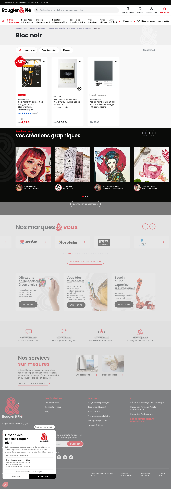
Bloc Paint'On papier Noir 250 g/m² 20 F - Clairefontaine (30, 104)
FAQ (47, 411)
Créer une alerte (105, 121)
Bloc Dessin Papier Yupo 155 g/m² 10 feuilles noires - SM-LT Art (67, 102)
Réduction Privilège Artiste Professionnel (143, 408)
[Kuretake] (64, 242)
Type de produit (49, 50)
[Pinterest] (59, 457)
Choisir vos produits (34, 121)
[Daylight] (142, 242)
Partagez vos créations (85, 204)
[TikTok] (71, 457)
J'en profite (76, 305)
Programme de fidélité (99, 416)
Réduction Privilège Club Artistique (147, 402)
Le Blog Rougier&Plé (97, 420)
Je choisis (28, 304)
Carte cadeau (52, 402)
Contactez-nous (53, 407)
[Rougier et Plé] (12, 407)
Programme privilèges (99, 402)
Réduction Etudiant (97, 407)
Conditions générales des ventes (101, 475)
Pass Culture (94, 411)
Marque (66, 50)
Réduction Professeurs (141, 414)
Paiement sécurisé (145, 475)
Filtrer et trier (28, 50)
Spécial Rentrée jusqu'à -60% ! (85, 2)
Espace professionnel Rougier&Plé (142, 420)
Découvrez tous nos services (33, 384)
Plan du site (162, 475)
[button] (151, 10)
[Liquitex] (103, 242)
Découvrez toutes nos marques (85, 262)
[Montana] (24, 242)
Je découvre (124, 304)
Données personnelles (126, 475)
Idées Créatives (95, 425)
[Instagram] (65, 457)
